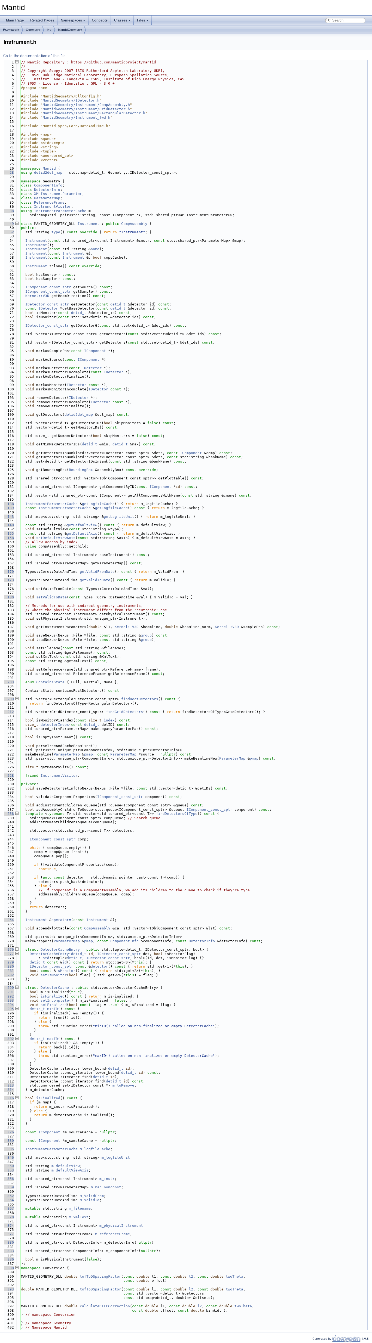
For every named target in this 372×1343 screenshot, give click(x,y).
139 (8, 508)
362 (8, 1196)
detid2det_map (48, 172)
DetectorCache (55, 988)
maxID (52, 1039)
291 (8, 992)
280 (8, 966)
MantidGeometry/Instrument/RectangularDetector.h (94, 113)
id (64, 962)
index (109, 720)
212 (8, 712)
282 (8, 975)
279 (8, 962)
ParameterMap (47, 198)
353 (8, 1170)
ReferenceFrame (49, 202)
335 (8, 1149)
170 (8, 572)
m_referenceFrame (112, 1234)
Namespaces (71, 20)
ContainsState (50, 682)
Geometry (33, 29)
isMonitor (65, 971)
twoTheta (234, 1276)
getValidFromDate (97, 572)
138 (8, 504)
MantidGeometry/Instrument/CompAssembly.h (86, 105)
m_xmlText (79, 1217)
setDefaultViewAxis (55, 538)
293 (8, 1000)
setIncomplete (55, 1000)
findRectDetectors (139, 699)
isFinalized (53, 996)
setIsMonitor (54, 975)
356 (8, 1179)
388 (8, 1268)
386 (8, 1259)
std (46, 958)
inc (49, 29)
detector (99, 966)
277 (8, 954)
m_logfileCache (95, 1149)
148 (8, 525)
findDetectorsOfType (176, 814)
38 (8, 211)
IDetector (48, 308)
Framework (11, 29)
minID (52, 1009)
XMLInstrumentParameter (58, 194)
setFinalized (54, 1005)
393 (8, 1289)
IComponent (95, 351)
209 (8, 699)
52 (8, 232)
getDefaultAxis (82, 533)
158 (8, 538)
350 (8, 1166)
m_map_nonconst (106, 1187)
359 (8, 1187)
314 (8, 1090)
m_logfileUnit (116, 1157)
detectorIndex (55, 725)
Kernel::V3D (37, 296)
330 (8, 1141)
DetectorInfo (47, 190)
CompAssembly (134, 224)
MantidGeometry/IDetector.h (71, 100)
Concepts (100, 20)
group (146, 635)
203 (8, 682)
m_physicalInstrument (121, 1225)
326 (8, 1132)
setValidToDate (51, 597)
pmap (88, 754)
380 (8, 1242)
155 (8, 533)
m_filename (80, 1208)
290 (8, 988)
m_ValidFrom (92, 1196)
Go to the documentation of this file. (34, 56)
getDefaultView (82, 525)
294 (8, 1005)
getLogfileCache (98, 504)
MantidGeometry (70, 29)
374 (8, 1225)
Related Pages (42, 20)
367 (8, 1208)
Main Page (15, 20)
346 (8, 1157)
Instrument (88, 224)
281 (8, 971)
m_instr (107, 1179)
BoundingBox (81, 470)
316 (8, 1098)
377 (8, 1234)
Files (141, 20)
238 (8, 814)
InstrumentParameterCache (60, 211)
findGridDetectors (124, 712)
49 (8, 224)
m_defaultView (65, 1166)
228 (8, 775)
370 (8, 1217)
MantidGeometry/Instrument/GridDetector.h (86, 109)
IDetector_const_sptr (47, 304)
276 (8, 949)
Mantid (49, 168)
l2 (191, 1276)
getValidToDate (95, 580)
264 (8, 920)
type (55, 232)
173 (8, 580)
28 (8, 172)
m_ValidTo (89, 1200)
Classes (120, 20)
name (95, 249)
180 (8, 597)
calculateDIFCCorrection (105, 1306)
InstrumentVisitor (52, 206)
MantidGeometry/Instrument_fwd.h (76, 117)
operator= (61, 920)
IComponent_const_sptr (48, 287)
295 (8, 1009)
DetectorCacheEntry (60, 949)
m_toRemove (123, 1085)
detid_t (118, 304)
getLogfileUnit (119, 517)
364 (8, 1200)
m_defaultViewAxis (70, 1170)
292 (8, 996)
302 (8, 1039)
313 (8, 1085)
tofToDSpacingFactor (100, 1276)
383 (8, 1251)
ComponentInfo (48, 185)
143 (8, 517)
